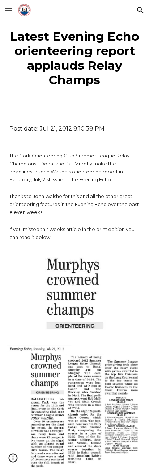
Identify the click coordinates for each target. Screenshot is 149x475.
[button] (8, 10)
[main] (74, 58)
